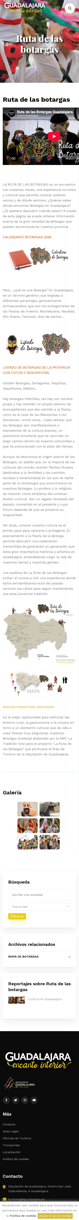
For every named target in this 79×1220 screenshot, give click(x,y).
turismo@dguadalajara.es (26, 1199)
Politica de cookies (16, 1159)
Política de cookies (23, 1215)
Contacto (9, 1124)
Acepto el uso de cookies (55, 1215)
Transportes (11, 1145)
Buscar (18, 916)
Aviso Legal (11, 1131)
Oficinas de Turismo (17, 1138)
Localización (11, 1152)
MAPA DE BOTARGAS (23, 956)
